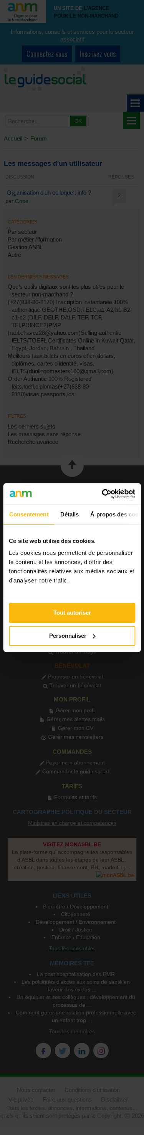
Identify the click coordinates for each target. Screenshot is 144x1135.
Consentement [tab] (28, 514)
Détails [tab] (69, 514)
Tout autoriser (72, 612)
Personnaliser (67, 635)
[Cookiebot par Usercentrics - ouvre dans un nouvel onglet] (102, 494)
